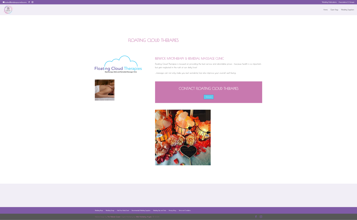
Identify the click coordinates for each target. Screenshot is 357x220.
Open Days (334, 10)
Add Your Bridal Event (123, 210)
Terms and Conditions (184, 210)
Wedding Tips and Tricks (159, 210)
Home (325, 10)
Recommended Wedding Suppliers (141, 210)
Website (209, 97)
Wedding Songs (110, 210)
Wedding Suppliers (347, 10)
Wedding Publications (329, 2)
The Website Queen (113, 217)
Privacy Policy (172, 210)
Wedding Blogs (99, 210)
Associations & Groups (346, 2)
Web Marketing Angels (144, 217)
